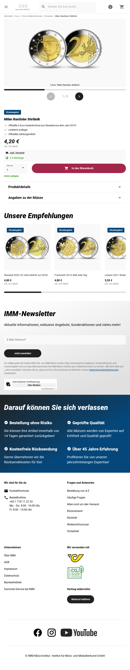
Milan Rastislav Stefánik (66, 16)
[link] (23, 7)
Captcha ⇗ (48, 389)
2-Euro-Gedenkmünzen (32, 16)
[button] (6, 7)
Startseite (8, 16)
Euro (17, 16)
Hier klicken (34, 385)
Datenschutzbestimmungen (103, 369)
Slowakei (49, 16)
